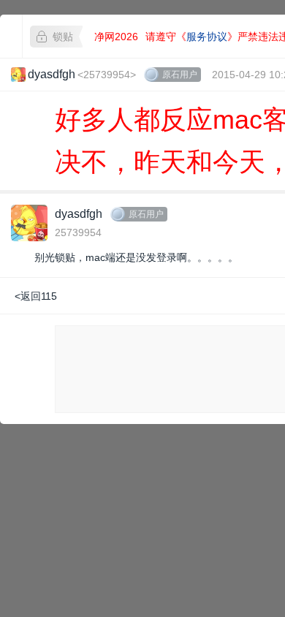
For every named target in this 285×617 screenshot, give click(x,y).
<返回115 (36, 296)
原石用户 (179, 74)
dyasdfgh (78, 214)
